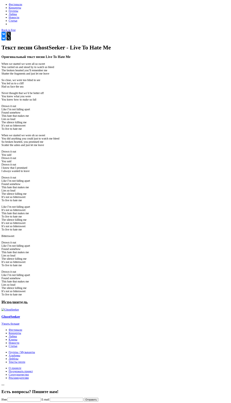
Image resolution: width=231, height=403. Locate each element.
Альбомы (14, 355)
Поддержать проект (21, 371)
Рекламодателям (19, 377)
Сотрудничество (19, 374)
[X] (8, 34)
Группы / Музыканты (22, 352)
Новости (14, 342)
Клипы (13, 339)
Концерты (15, 333)
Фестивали (15, 329)
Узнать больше (10, 323)
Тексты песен (17, 361)
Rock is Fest (8, 30)
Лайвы (13, 336)
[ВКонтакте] (3, 34)
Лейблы (13, 358)
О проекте (15, 368)
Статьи (13, 346)
